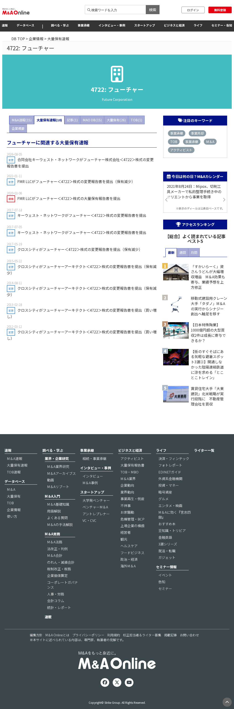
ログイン (193, 10)
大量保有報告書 (132, 465)
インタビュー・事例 (111, 25)
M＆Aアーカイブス (61, 473)
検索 (152, 9)
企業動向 (127, 485)
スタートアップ (144, 25)
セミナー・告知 (221, 25)
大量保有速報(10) (49, 119)
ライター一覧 (204, 450)
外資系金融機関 (170, 478)
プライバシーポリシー (88, 635)
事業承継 (84, 25)
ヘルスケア (129, 545)
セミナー (165, 588)
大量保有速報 (17, 465)
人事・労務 (55, 594)
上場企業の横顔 (132, 525)
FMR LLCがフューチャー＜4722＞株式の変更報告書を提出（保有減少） (76, 181)
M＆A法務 (54, 541)
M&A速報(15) (22, 119)
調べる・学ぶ (60, 25)
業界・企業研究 (57, 458)
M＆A (210, 141)
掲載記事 (170, 635)
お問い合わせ (189, 635)
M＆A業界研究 (58, 466)
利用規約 (113, 635)
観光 (123, 539)
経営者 (125, 532)
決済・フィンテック (173, 458)
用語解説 (54, 511)
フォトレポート (170, 465)
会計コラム (55, 600)
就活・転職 (167, 550)
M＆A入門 (52, 496)
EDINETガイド (169, 472)
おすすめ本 (167, 523)
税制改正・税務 (59, 568)
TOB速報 (14, 472)
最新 (171, 252)
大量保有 (14, 496)
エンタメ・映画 (170, 505)
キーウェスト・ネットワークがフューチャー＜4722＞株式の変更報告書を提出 (81, 215)
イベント (165, 575)
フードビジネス (132, 552)
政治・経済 (129, 559)
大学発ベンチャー (96, 500)
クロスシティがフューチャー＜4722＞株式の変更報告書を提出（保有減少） (79, 249)
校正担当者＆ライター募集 (142, 635)
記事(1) (72, 119)
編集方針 (36, 635)
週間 (182, 252)
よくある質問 (57, 517)
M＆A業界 (128, 478)
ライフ (198, 25)
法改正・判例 (57, 548)
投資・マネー (168, 485)
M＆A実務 (52, 533)
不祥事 (125, 505)
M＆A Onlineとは (57, 635)
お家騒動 (127, 512)
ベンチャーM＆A (95, 507)
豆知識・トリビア (172, 530)
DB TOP (18, 38)
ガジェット (167, 557)
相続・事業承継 (94, 458)
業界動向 (127, 492)
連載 (48, 616)
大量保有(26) (116, 119)
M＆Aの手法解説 (60, 524)
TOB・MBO (129, 472)
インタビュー (92, 476)
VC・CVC (89, 520)
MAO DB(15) (92, 119)
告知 (161, 581)
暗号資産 (165, 492)
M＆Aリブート (58, 486)
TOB (173, 141)
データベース (25, 25)
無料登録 (220, 10)
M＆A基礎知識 (58, 504)
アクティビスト (181, 149)
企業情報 (36, 38)
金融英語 (165, 537)
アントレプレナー (96, 513)
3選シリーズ (167, 544)
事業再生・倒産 (132, 498)
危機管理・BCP (132, 519)
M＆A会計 (54, 555)
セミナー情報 (166, 566)
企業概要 (18, 128)
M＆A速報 (14, 458)
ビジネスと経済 (174, 25)
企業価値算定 (57, 575)
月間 (194, 252)
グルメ (163, 498)
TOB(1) (136, 119)
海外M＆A (128, 565)
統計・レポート (59, 607)
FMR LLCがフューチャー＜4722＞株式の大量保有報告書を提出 (68, 198)
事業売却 (197, 133)
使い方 (12, 516)
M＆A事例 (90, 482)
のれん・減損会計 (60, 562)
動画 (50, 480)
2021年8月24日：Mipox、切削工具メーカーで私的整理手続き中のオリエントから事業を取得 (194, 191)
